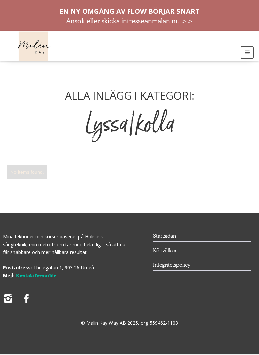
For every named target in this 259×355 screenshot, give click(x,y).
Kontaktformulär (36, 275)
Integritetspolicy (171, 265)
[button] (248, 52)
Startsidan (164, 236)
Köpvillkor (165, 250)
